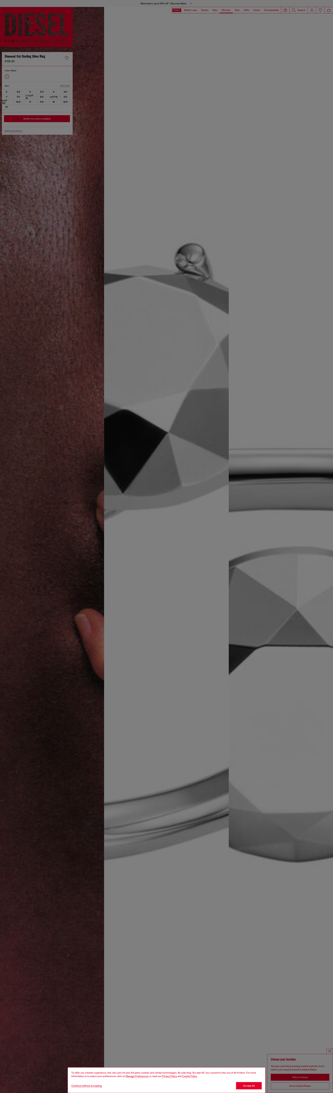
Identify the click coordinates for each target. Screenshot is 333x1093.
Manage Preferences (137, 1076)
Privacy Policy (169, 1076)
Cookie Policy (189, 1076)
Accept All (249, 1085)
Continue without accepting (86, 1085)
